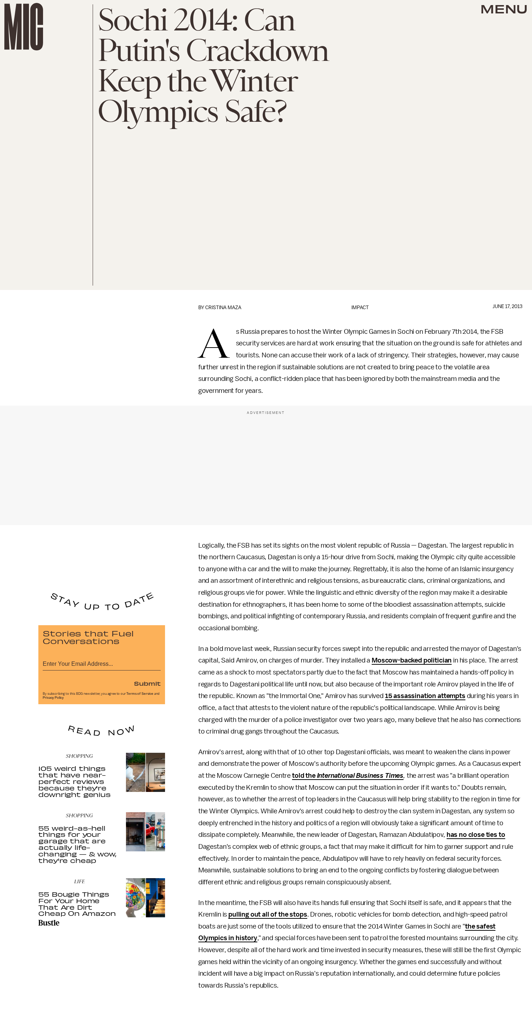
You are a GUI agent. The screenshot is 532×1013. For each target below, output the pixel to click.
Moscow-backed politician (412, 660)
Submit (147, 683)
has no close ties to (476, 834)
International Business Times (360, 775)
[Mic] (23, 26)
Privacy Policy (53, 697)
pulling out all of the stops (267, 914)
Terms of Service (139, 694)
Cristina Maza (223, 307)
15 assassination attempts (425, 695)
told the (304, 775)
